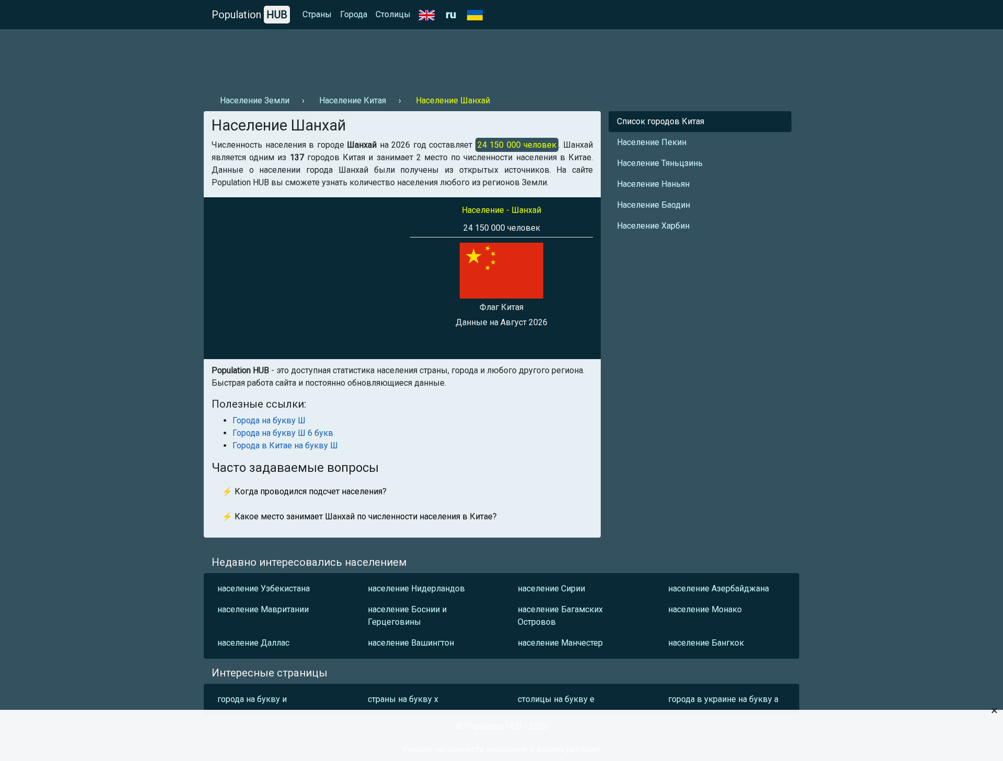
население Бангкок (706, 643)
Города (353, 14)
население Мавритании (263, 609)
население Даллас (253, 643)
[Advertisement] (394, 57)
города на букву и (252, 699)
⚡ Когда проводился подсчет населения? (304, 491)
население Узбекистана (263, 588)
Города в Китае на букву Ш (285, 445)
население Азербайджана (718, 588)
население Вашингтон (411, 643)
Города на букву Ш (269, 420)
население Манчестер (560, 643)
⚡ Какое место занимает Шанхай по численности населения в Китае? (359, 516)
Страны (317, 14)
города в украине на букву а (723, 699)
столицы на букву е (556, 699)
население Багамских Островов (560, 615)
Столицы (393, 14)
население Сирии (551, 588)
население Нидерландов (416, 588)
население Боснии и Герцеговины (407, 615)
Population (249, 14)
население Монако (705, 609)
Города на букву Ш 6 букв (282, 433)
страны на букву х (403, 699)
